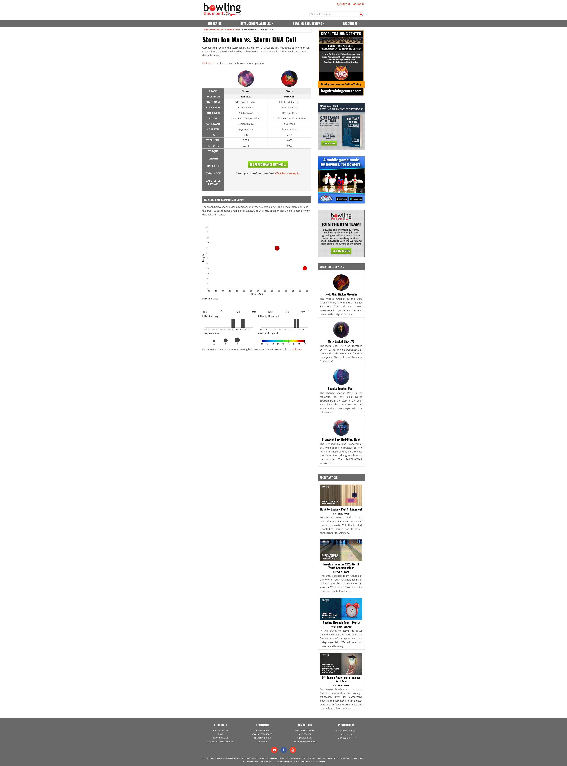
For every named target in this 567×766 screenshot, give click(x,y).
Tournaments (262, 741)
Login (360, 4)
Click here (207, 63)
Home (207, 30)
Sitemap (273, 758)
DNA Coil (289, 96)
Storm (246, 91)
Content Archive (262, 738)
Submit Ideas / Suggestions (220, 741)
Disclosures (304, 734)
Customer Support (304, 730)
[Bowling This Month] (222, 14)
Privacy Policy (304, 738)
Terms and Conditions (304, 741)
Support (345, 4)
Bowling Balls (220, 738)
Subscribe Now (220, 730)
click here (297, 349)
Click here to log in (287, 173)
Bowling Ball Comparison (224, 30)
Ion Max (246, 96)
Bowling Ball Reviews (262, 734)
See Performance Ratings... (268, 164)
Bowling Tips (262, 730)
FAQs (220, 734)
